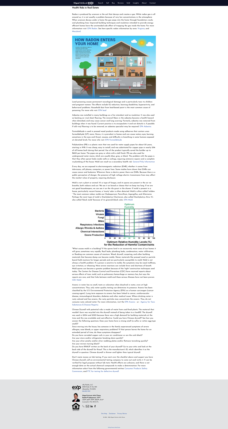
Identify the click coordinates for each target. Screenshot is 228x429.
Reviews (121, 3)
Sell (107, 3)
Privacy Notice (122, 413)
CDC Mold (76, 280)
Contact (153, 3)
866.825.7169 (86, 391)
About (144, 3)
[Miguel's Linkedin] (91, 407)
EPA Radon (92, 29)
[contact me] (87, 406)
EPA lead (102, 110)
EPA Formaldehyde (113, 140)
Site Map (104, 413)
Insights (136, 3)
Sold (128, 3)
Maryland (76, 31)
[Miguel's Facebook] (95, 407)
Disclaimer (112, 413)
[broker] (76, 388)
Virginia (141, 29)
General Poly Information (144, 162)
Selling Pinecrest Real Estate (114, 427)
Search (100, 3)
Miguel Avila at (81, 3)
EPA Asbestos (145, 127)
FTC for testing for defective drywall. (103, 371)
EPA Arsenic (130, 302)
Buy (113, 3)
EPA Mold (128, 200)
